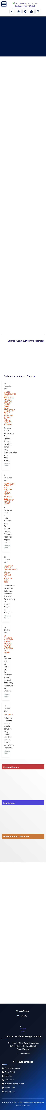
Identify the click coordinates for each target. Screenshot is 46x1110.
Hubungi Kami (10, 1092)
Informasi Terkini (7, 465)
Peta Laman (9, 1080)
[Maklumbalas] (19, 11)
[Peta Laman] (31, 11)
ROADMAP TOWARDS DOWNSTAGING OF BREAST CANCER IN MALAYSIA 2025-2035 (6, 574)
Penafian (8, 1076)
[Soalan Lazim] (25, 11)
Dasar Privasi (10, 1072)
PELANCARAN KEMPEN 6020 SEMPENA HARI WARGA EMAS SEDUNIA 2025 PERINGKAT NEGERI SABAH (6, 494)
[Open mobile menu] (3, 3)
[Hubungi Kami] (12, 11)
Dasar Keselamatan (12, 1068)
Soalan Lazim (10, 1088)
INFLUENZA (6, 714)
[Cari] (38, 11)
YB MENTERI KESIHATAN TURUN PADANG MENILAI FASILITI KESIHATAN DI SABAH (6, 644)
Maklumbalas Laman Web (14, 1084)
